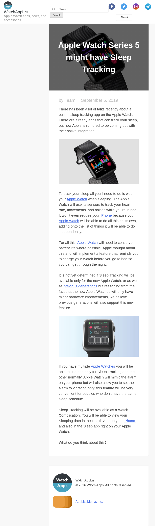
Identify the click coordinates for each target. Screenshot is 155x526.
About (124, 17)
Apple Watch (77, 199)
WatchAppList (16, 12)
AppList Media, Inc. (89, 501)
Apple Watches (102, 366)
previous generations (80, 286)
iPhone (106, 215)
